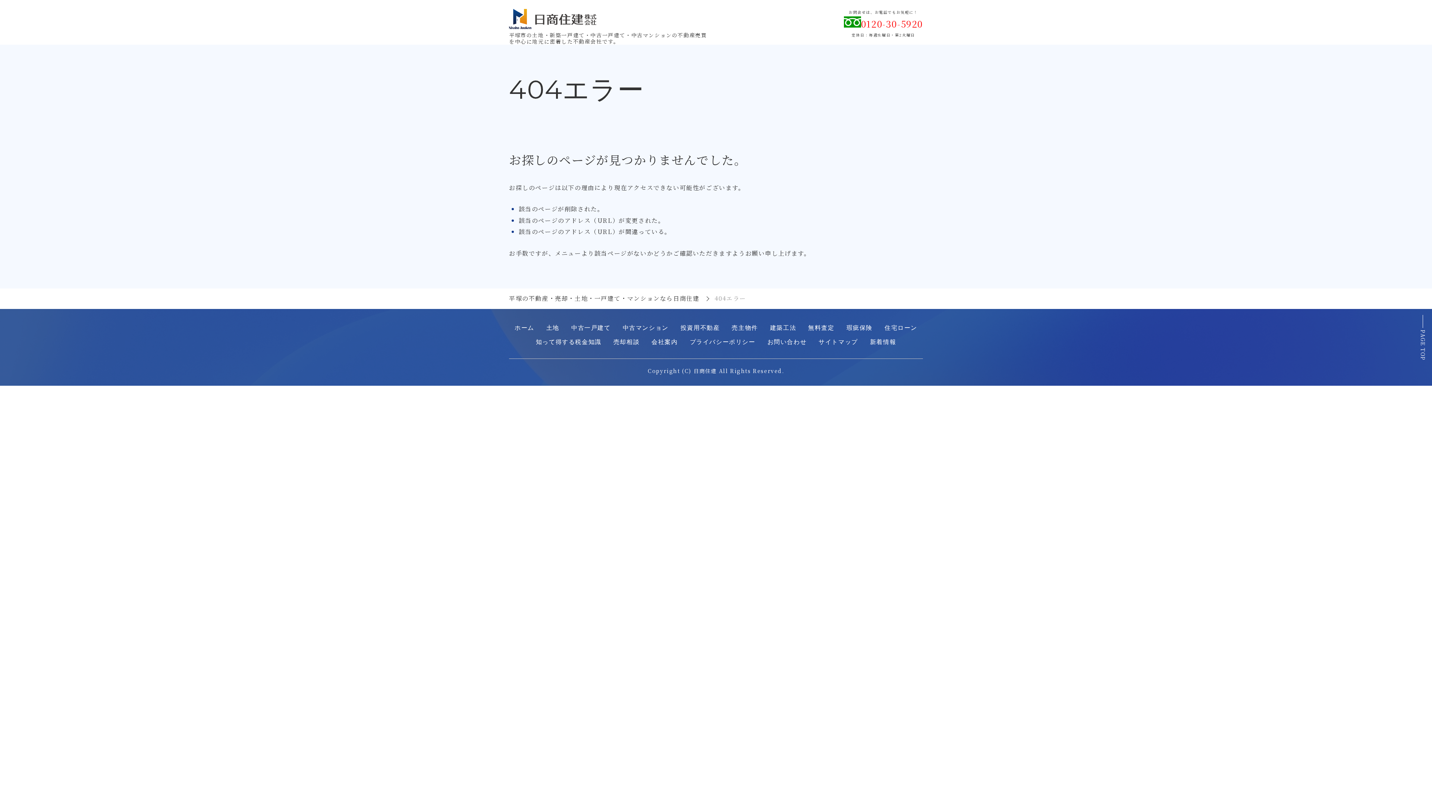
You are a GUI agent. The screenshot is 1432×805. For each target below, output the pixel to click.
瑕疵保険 (860, 327)
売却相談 (626, 341)
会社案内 (664, 341)
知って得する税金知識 (569, 341)
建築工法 (783, 327)
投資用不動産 (700, 327)
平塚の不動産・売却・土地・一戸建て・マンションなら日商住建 (604, 298)
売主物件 (745, 327)
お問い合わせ (787, 341)
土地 (552, 327)
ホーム (524, 327)
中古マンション (646, 327)
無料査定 (821, 327)
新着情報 (883, 341)
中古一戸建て (591, 327)
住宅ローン (901, 327)
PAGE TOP (1423, 345)
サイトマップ (838, 341)
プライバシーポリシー (723, 341)
